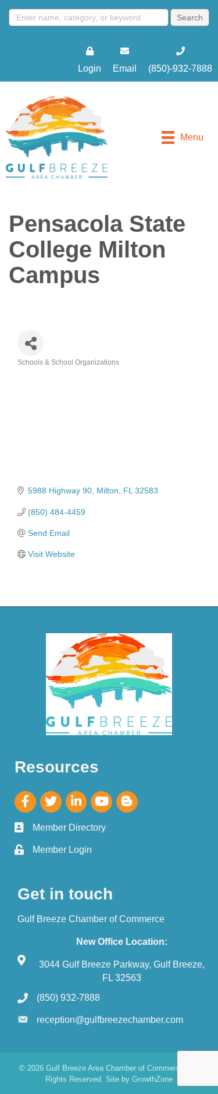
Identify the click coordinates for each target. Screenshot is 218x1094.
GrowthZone (152, 1079)
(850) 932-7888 (68, 998)
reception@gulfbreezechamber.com (110, 1020)
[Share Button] (30, 343)
